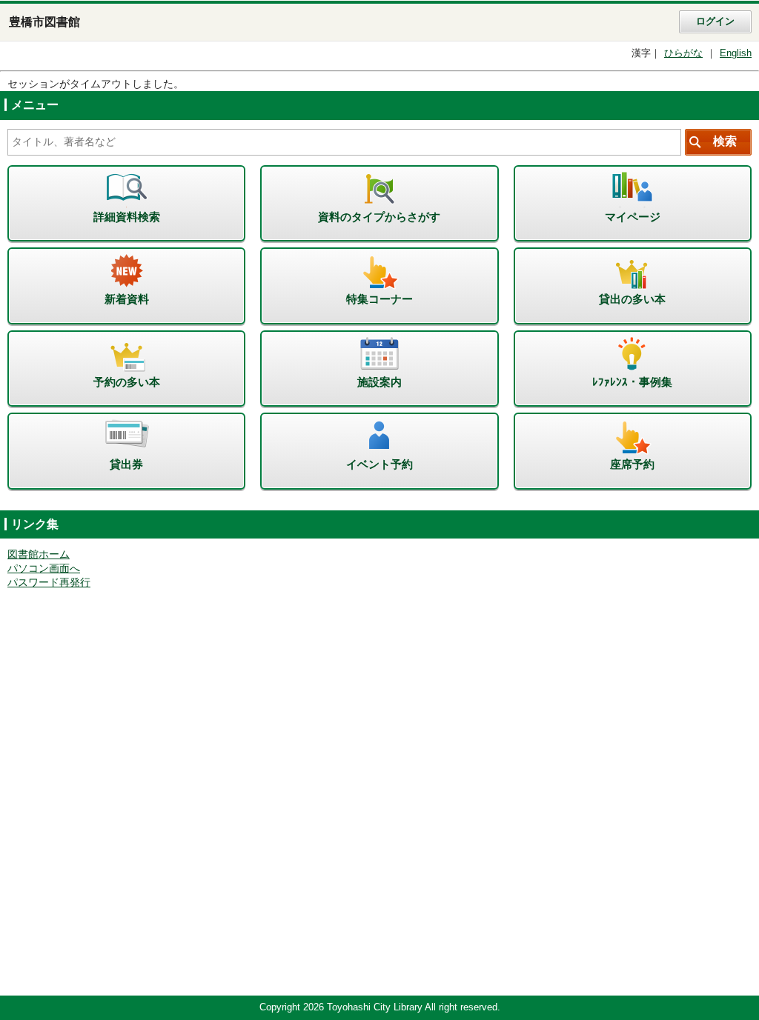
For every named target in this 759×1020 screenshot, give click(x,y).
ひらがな (683, 53)
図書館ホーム (38, 554)
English (736, 53)
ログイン (715, 21)
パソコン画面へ (43, 568)
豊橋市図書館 (44, 22)
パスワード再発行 (48, 582)
